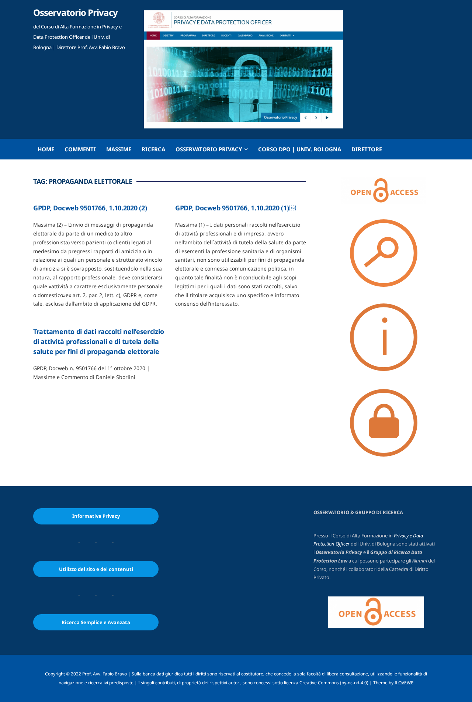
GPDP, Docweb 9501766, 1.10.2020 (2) (90, 207)
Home (46, 149)
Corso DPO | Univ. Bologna (299, 149)
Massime (118, 149)
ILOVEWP (404, 682)
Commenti (80, 149)
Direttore (366, 149)
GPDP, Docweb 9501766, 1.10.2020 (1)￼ (235, 207)
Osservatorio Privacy (75, 12)
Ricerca (153, 149)
